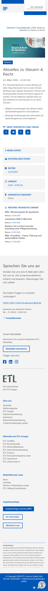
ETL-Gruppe (8, 411)
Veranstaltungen (23, 28)
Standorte (7, 405)
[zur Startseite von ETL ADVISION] (35, 7)
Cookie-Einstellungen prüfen (15, 423)
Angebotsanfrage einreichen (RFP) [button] (18, 509)
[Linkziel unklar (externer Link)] (13, 131)
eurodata (7, 482)
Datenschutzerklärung (12, 414)
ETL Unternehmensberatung (15, 450)
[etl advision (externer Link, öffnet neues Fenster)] (10, 361)
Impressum (8, 417)
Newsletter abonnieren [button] (16, 349)
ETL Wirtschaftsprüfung (13, 447)
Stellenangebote (10, 408)
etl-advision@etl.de (31, 303)
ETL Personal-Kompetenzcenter (17, 456)
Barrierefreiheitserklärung (14, 420)
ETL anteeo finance (11, 462)
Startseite (11, 28)
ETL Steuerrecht (10, 459)
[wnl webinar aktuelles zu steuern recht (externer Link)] (6, 131)
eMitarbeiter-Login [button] (13, 525)
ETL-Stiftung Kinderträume (14, 488)
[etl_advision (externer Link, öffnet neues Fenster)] (16, 361)
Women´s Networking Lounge (16, 485)
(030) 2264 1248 (12, 303)
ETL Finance (8, 453)
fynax (5, 479)
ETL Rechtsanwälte (11, 444)
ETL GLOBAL (9, 441)
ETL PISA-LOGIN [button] (12, 517)
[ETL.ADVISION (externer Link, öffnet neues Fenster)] (4, 361)
